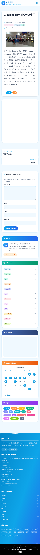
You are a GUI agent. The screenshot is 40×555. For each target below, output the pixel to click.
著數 (29, 411)
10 (5, 381)
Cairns (9, 92)
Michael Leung (21, 22)
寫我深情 (14, 408)
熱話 (11, 411)
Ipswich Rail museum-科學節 (9, 484)
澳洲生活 (20, 498)
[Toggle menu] (37, 3)
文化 (20, 509)
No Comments (9, 28)
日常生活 (17, 25)
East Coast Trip (9, 25)
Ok (20, 552)
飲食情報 (20, 503)
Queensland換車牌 (6, 474)
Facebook (13, 449)
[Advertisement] (20, 121)
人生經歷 (20, 506)
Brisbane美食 (21, 415)
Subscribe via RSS (11, 255)
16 (34, 381)
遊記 (23, 25)
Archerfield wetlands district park (10, 479)
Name (6, 203)
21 (24, 385)
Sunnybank (20, 519)
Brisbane (21, 408)
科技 (6, 411)
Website (6, 219)
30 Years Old (14, 418)
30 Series (20, 511)
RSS (5, 449)
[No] (38, 549)
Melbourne (7, 415)
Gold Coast (31, 415)
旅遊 (14, 92)
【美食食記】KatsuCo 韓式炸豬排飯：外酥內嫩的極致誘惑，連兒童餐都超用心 (19, 459)
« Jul (4, 395)
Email (6, 211)
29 (29, 389)
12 (15, 381)
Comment (7, 185)
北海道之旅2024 (5, 465)
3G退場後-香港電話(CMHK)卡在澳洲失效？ (13, 470)
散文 (20, 514)
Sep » (9, 395)
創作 (14, 415)
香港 (23, 411)
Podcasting (30, 408)
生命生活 (17, 411)
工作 (22, 418)
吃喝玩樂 (7, 408)
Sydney (6, 418)
